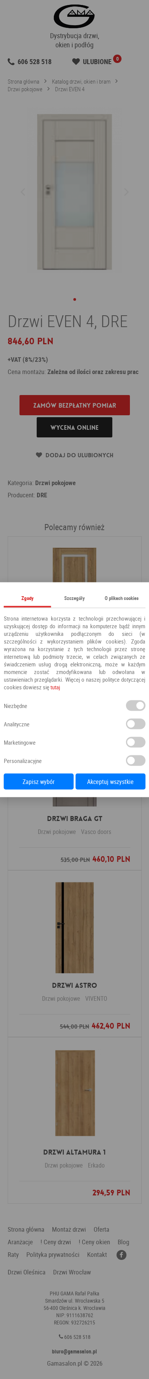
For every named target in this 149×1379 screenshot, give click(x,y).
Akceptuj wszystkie (110, 781)
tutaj (55, 686)
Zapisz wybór (39, 781)
